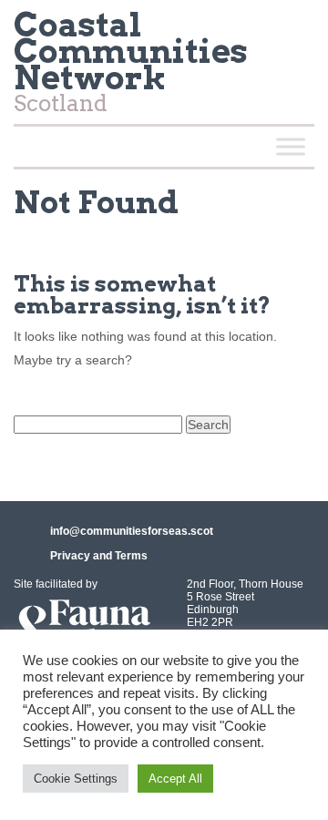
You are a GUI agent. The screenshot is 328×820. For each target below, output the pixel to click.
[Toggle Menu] (290, 146)
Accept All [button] (175, 778)
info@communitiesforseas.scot (131, 531)
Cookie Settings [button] (76, 778)
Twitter (292, 31)
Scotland (131, 66)
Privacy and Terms (99, 555)
